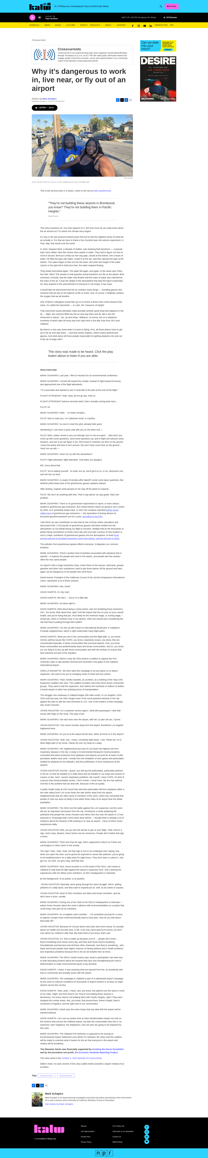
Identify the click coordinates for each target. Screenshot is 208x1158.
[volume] (40, 17)
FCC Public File (118, 1126)
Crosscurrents (69, 49)
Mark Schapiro (49, 99)
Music (58, 25)
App (172, 25)
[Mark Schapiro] (37, 1099)
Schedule (34, 25)
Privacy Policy (86, 1142)
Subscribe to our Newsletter (123, 1131)
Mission (84, 1126)
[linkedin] (151, 25)
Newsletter (161, 25)
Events (84, 25)
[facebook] (132, 25)
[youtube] (144, 25)
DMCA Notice (118, 1142)
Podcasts (95, 25)
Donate (172, 6)
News (47, 25)
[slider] (43, 17)
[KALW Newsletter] (158, 45)
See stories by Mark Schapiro (59, 1104)
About (108, 25)
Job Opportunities (87, 1131)
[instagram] (138, 25)
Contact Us (117, 1137)
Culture (70, 25)
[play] (32, 17)
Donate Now (85, 1137)
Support (121, 25)
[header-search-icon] (161, 6)
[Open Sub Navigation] (41, 25)
